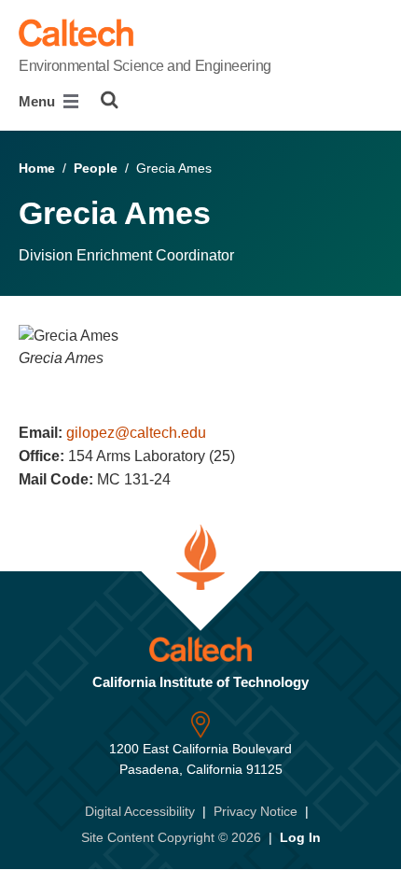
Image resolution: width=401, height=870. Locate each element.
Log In (300, 837)
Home (37, 168)
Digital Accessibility (140, 811)
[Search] (109, 100)
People (96, 168)
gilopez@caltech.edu (136, 433)
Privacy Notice (255, 811)
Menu (39, 101)
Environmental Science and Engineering (145, 66)
